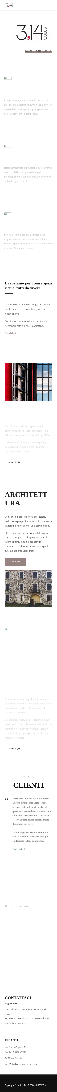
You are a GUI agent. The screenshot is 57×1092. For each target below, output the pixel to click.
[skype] (36, 1029)
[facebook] (8, 1029)
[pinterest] (29, 1029)
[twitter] (43, 1029)
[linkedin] (22, 1029)
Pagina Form (11, 1003)
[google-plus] (15, 1029)
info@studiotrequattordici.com (21, 1064)
